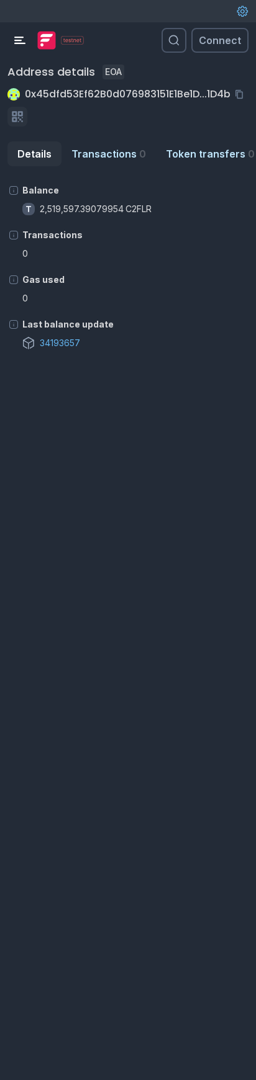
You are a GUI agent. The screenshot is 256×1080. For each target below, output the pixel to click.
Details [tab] (34, 154)
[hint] (13, 190)
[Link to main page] (46, 40)
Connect (220, 40)
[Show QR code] (17, 117)
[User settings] (242, 11)
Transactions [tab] (108, 154)
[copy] (241, 94)
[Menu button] (19, 40)
